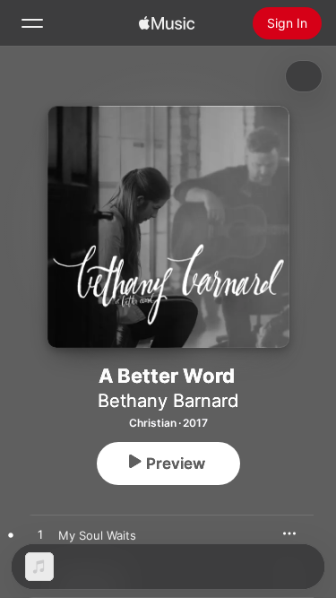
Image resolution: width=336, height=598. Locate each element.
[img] (166, 23)
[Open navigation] (32, 23)
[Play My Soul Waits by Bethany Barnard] (40, 535)
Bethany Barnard (168, 401)
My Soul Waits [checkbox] (97, 535)
